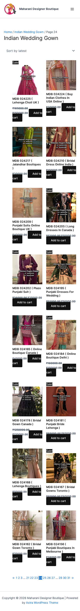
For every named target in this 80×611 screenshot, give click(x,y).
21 (27, 578)
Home (8, 32)
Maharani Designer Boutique (39, 9)
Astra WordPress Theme (42, 602)
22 (32, 578)
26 (49, 578)
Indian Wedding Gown (29, 32)
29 (60, 578)
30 (64, 578)
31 (68, 578)
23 (36, 578)
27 (53, 578)
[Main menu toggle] (72, 9)
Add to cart (58, 240)
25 (44, 578)
